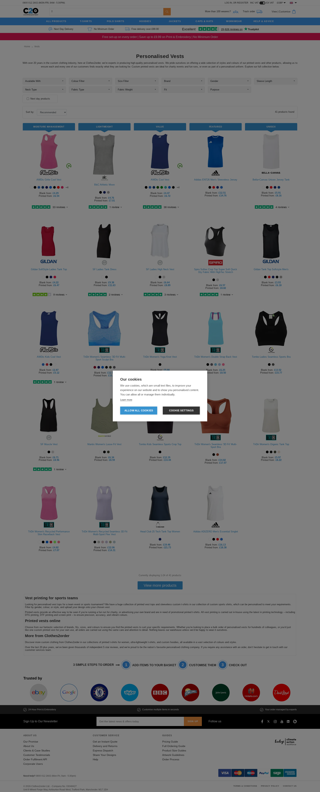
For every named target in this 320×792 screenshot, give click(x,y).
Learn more (126, 399)
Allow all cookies (138, 410)
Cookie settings (181, 410)
